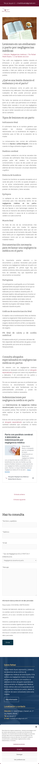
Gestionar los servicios (19, 744)
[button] (36, 727)
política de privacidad (13, 630)
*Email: (4, 543)
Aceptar (19, 749)
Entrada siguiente (19, 499)
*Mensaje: (5, 567)
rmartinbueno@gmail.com (26, 3)
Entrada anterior (19, 494)
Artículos (7, 54)
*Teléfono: (5, 532)
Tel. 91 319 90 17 (9, 3)
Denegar (19, 754)
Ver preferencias (19, 759)
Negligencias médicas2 (19, 54)
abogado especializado (13, 422)
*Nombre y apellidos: (9, 521)
